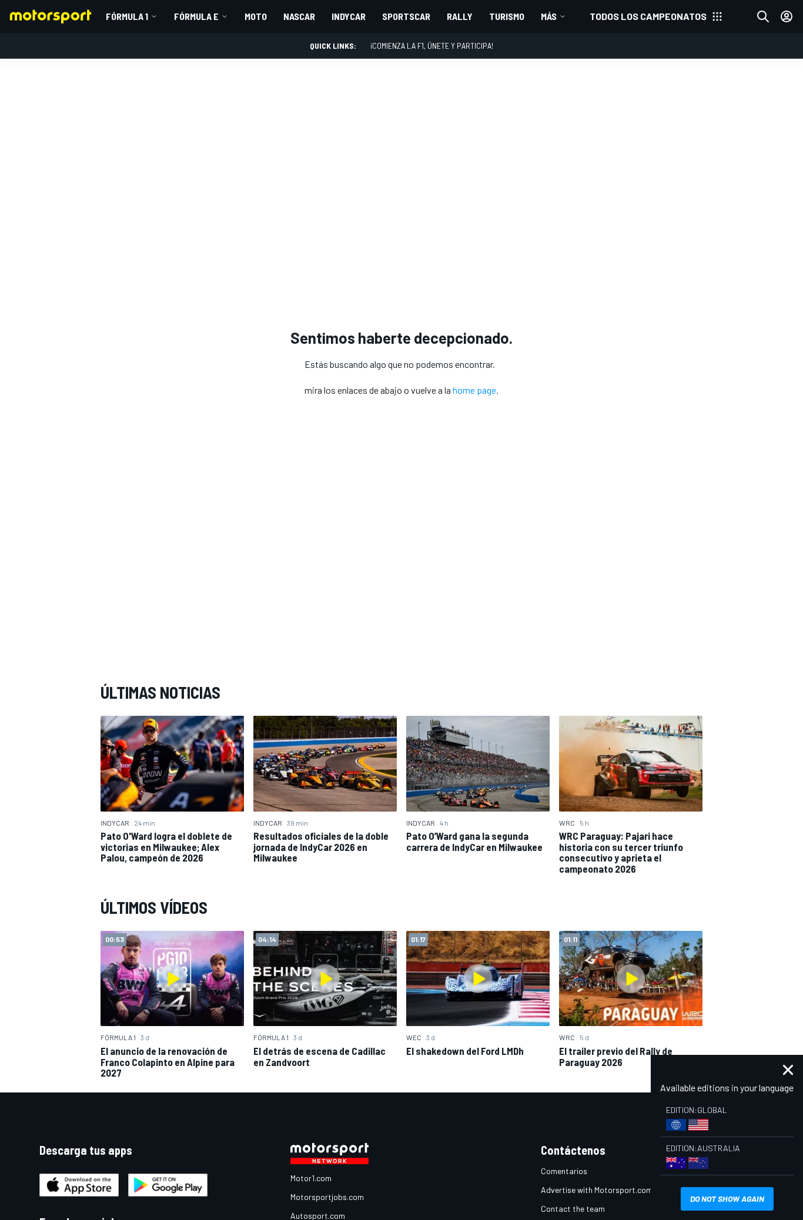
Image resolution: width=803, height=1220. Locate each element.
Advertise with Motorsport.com (597, 1190)
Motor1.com (311, 1178)
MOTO (256, 16)
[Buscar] (763, 16)
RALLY (460, 16)
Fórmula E (196, 16)
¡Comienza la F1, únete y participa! (431, 46)
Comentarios (564, 1171)
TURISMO (506, 16)
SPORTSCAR (406, 16)
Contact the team (573, 1209)
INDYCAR (349, 16)
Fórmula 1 (127, 16)
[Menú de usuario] (786, 16)
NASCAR (299, 16)
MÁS (549, 16)
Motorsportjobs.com (327, 1197)
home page (474, 390)
